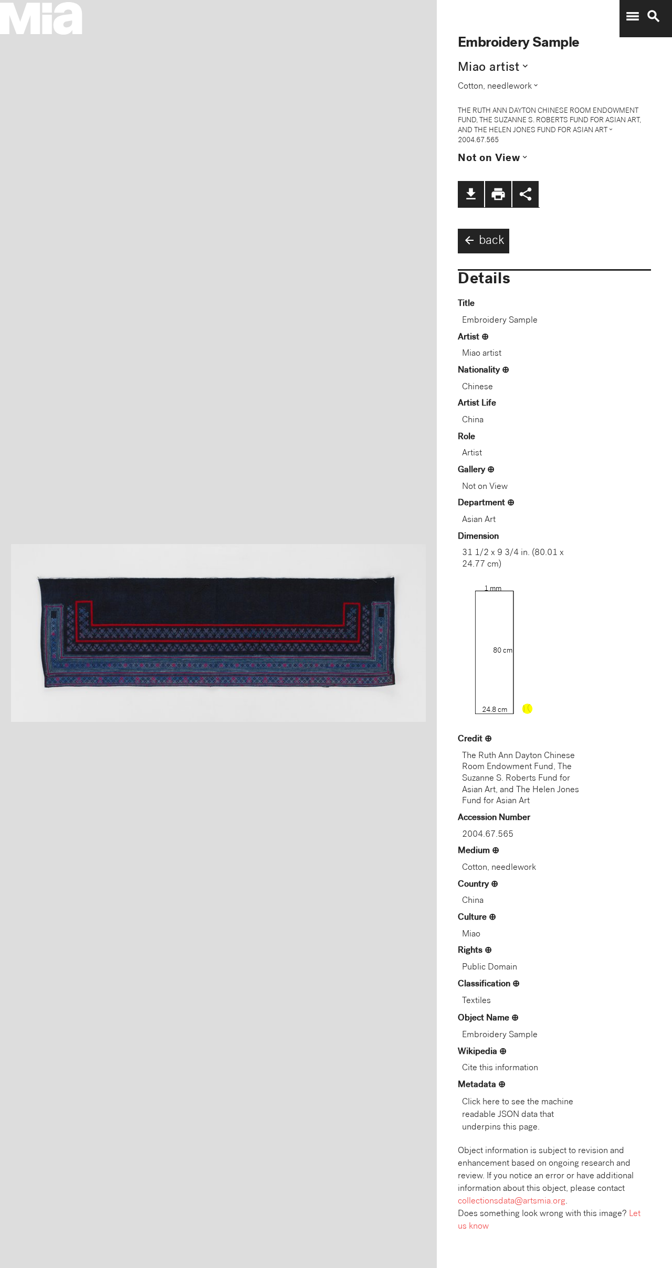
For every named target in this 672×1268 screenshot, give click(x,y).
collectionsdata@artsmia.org (511, 1201)
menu (632, 16)
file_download (471, 194)
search (654, 16)
